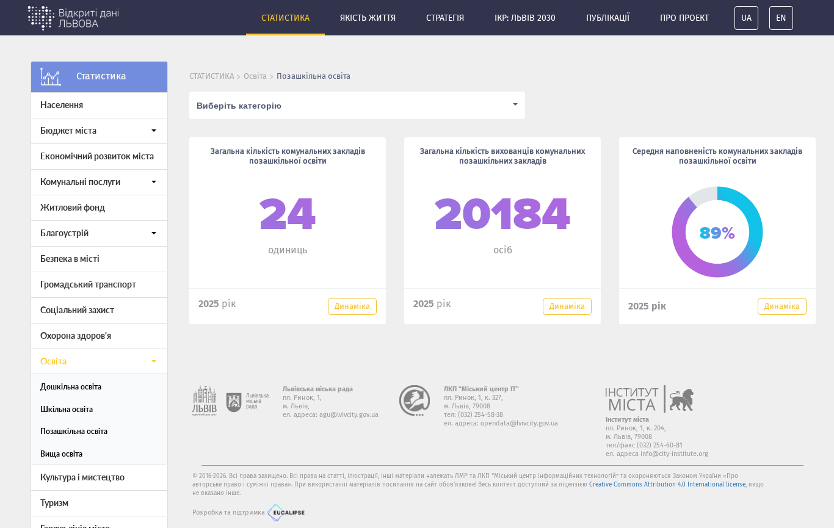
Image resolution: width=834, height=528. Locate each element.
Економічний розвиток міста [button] (97, 156)
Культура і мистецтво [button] (82, 477)
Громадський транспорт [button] (88, 284)
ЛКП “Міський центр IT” (481, 389)
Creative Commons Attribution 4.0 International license (667, 484)
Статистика (285, 18)
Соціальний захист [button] (77, 310)
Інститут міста (627, 420)
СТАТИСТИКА (211, 76)
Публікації (607, 18)
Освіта (255, 76)
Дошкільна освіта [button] (70, 386)
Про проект (684, 18)
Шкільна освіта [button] (66, 409)
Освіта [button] (53, 361)
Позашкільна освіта (313, 76)
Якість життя (368, 18)
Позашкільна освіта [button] (73, 431)
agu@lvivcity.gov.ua (349, 415)
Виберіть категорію (239, 105)
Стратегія (445, 18)
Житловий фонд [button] (72, 207)
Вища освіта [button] (61, 453)
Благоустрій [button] (64, 233)
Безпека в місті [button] (70, 258)
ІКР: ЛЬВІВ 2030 (525, 18)
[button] (153, 130)
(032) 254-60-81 (660, 445)
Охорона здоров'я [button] (75, 335)
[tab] (99, 105)
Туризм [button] (54, 502)
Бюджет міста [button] (68, 130)
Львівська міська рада (318, 389)
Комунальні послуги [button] (80, 181)
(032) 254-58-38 (480, 415)
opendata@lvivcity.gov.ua (519, 423)
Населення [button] (61, 104)
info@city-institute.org (674, 454)
